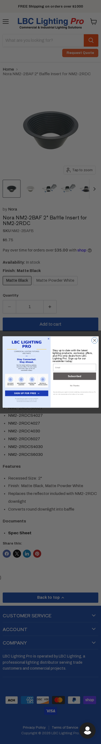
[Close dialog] (94, 340)
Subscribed (74, 376)
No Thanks (74, 385)
